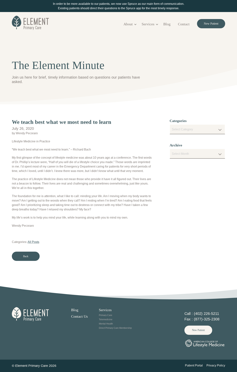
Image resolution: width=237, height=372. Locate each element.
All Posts (33, 242)
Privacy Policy (215, 365)
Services (148, 24)
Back (25, 256)
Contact (184, 24)
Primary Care (105, 315)
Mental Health (106, 323)
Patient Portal (194, 365)
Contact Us (79, 316)
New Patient (211, 23)
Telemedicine (105, 319)
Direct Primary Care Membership (115, 328)
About (128, 24)
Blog (167, 24)
